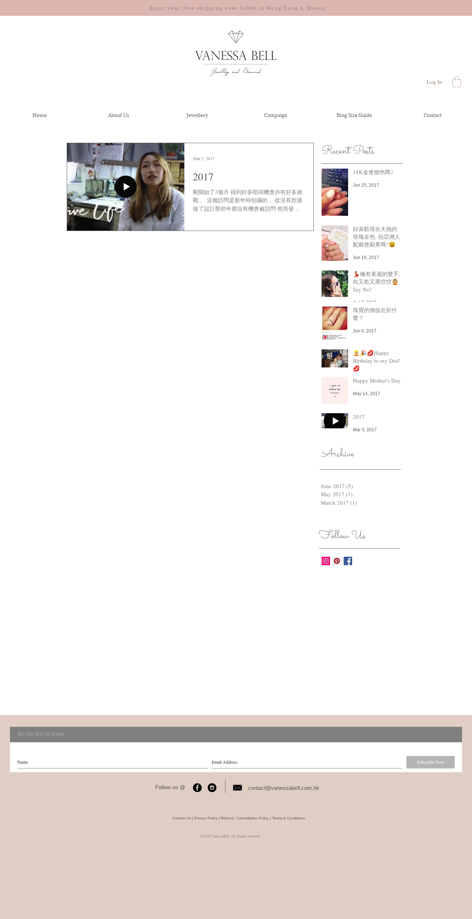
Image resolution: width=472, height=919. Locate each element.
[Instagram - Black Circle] (212, 787)
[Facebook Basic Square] (348, 561)
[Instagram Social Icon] (326, 561)
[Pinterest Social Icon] (337, 561)
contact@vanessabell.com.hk (283, 788)
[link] (456, 81)
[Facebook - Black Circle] (197, 787)
